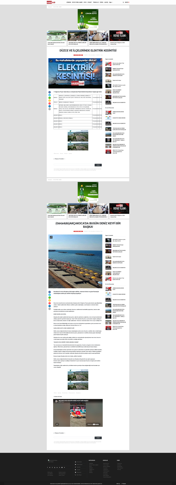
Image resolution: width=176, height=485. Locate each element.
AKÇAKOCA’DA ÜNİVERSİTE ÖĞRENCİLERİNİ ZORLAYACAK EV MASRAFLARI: (119, 146)
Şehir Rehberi (106, 475)
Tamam (124, 483)
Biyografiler (119, 466)
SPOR (85, 2)
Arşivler (78, 469)
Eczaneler (105, 468)
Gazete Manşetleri (107, 477)
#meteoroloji (65, 392)
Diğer (110, 2)
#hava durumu (72, 392)
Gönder (98, 165)
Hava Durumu (106, 463)
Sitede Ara (119, 463)
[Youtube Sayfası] (55, 467)
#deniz (55, 392)
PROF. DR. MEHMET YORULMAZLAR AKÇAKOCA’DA (117, 91)
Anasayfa (50, 6)
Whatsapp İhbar (62, 473)
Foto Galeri (79, 461)
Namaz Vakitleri (106, 466)
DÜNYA (101, 2)
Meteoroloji (56, 323)
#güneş (59, 392)
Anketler (119, 465)
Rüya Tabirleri (120, 468)
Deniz (91, 320)
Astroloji (119, 469)
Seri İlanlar (105, 474)
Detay (118, 483)
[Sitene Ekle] (65, 467)
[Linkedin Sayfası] (58, 467)
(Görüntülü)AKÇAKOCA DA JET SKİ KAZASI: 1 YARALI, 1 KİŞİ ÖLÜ (119, 140)
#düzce (61, 153)
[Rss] (60, 467)
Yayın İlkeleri (50, 473)
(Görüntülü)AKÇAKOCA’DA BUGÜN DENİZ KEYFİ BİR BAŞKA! (118, 135)
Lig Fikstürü (105, 469)
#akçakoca (78, 392)
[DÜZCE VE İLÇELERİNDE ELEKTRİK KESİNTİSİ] (75, 73)
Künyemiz (79, 472)
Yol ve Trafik (105, 465)
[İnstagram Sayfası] (53, 467)
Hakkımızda (49, 472)
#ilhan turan (56, 153)
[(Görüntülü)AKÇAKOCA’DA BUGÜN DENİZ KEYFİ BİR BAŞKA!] (75, 261)
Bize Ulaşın (79, 474)
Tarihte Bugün (106, 471)
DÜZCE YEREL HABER (77, 2)
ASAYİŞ (106, 2)
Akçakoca (74, 309)
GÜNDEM (68, 2)
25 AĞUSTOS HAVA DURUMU (119, 118)
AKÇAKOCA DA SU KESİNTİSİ (119, 102)
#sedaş (70, 153)
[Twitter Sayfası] (50, 467)
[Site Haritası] (63, 467)
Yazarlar (78, 467)
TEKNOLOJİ (96, 2)
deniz (90, 317)
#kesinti (66, 153)
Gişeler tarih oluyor (117, 80)
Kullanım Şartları (62, 472)
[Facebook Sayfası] (48, 467)
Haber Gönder (62, 475)
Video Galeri (79, 464)
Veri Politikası (50, 475)
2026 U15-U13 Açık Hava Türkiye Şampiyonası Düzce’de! (118, 152)
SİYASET (90, 2)
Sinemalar (105, 472)
